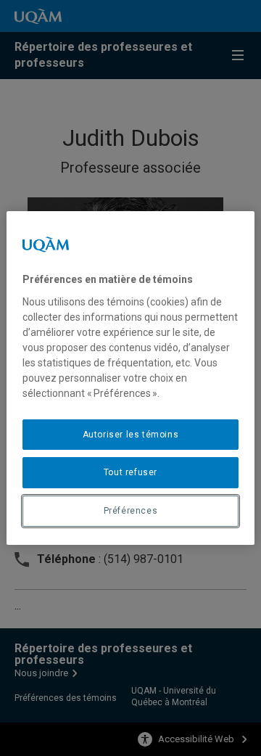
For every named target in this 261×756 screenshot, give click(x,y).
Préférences (131, 511)
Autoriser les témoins (131, 435)
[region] (130, 378)
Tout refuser (130, 472)
